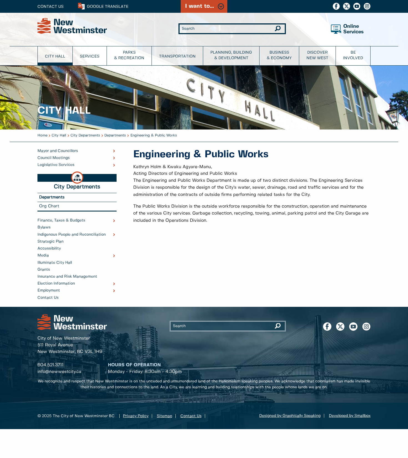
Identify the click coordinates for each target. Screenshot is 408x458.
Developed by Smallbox (350, 416)
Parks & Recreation (129, 55)
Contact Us (50, 7)
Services (89, 56)
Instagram (367, 6)
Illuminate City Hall (54, 263)
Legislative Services (55, 165)
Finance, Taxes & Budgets (61, 220)
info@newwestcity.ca (59, 372)
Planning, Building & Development (231, 55)
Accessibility (49, 248)
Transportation (177, 56)
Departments (115, 135)
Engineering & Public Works (153, 135)
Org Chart (49, 206)
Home (42, 135)
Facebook (336, 6)
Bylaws (44, 227)
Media (43, 255)
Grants (43, 270)
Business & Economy (279, 55)
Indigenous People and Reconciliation (71, 235)
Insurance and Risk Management (67, 276)
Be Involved (353, 55)
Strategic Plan (50, 241)
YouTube (356, 6)
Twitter (346, 6)
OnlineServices (353, 29)
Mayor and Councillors (57, 151)
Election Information (56, 283)
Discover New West (317, 55)
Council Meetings (53, 158)
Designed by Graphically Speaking (290, 416)
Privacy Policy (135, 416)
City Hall (55, 56)
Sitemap (164, 416)
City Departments (85, 135)
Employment (48, 290)
